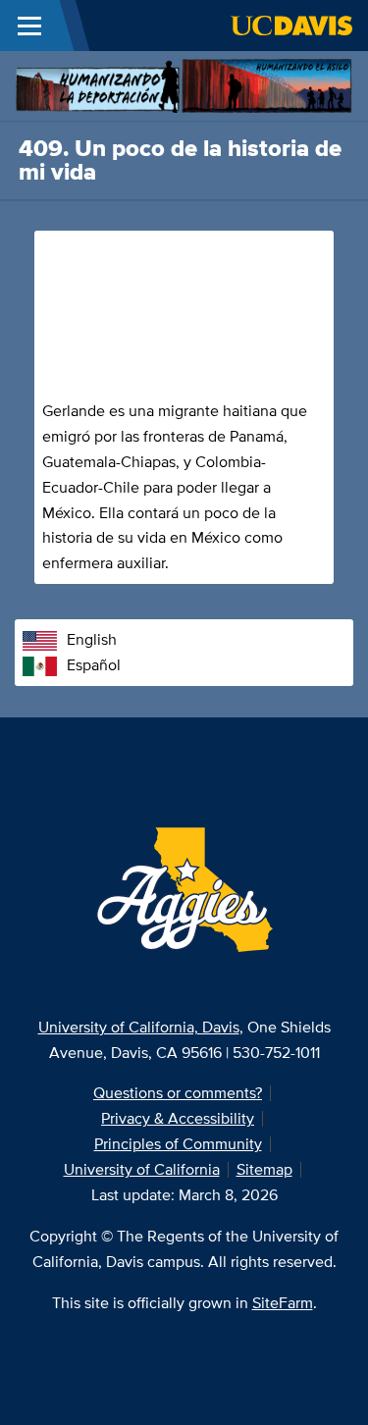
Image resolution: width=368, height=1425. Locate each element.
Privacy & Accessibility (177, 1118)
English (92, 639)
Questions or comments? (177, 1093)
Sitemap (264, 1169)
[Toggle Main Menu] (29, 25)
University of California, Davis (138, 1027)
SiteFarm (282, 1303)
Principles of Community (178, 1144)
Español (94, 665)
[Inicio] (184, 84)
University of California (142, 1169)
